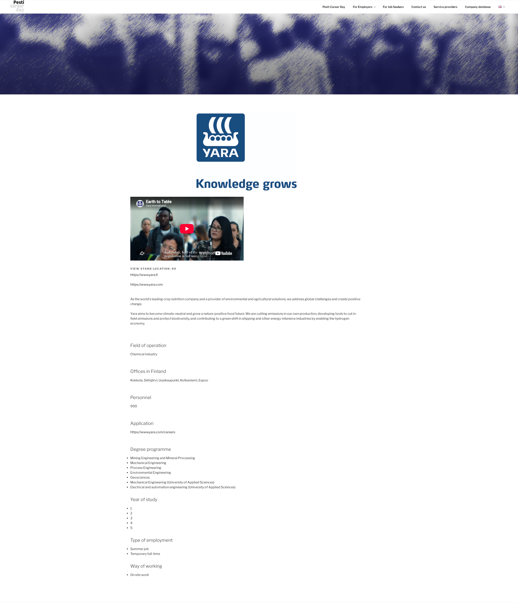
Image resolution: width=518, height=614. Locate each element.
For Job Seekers (393, 7)
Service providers (445, 7)
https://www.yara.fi (144, 275)
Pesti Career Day (334, 7)
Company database (478, 7)
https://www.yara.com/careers (152, 432)
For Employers (362, 7)
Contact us (418, 7)
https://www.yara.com (146, 284)
